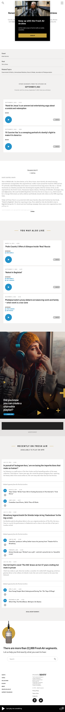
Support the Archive (7, 692)
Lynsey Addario (10, 309)
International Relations (20, 72)
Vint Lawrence (10, 280)
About (3, 686)
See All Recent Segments (32, 611)
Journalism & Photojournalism (44, 72)
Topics (3, 677)
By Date (4, 683)
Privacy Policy (35, 690)
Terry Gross (5, 64)
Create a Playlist (6, 689)
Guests (3, 674)
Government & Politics (8, 72)
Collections (5, 680)
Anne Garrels (5, 56)
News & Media (31, 72)
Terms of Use (35, 693)
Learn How (9, 414)
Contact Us (34, 696)
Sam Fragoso (9, 310)
